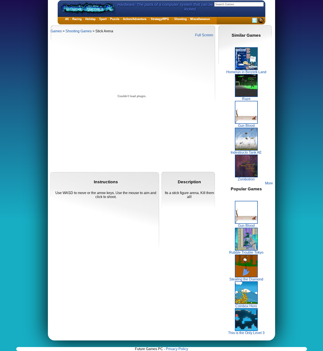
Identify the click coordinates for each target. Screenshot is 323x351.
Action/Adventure (135, 19)
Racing (77, 19)
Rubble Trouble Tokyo (246, 252)
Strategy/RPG (161, 19)
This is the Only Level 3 (246, 333)
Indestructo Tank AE (246, 152)
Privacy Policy (177, 349)
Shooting (180, 19)
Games (56, 31)
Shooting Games (78, 31)
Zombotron (246, 179)
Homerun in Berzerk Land (246, 72)
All (67, 19)
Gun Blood (246, 125)
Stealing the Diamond (246, 279)
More (269, 183)
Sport (103, 19)
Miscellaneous (200, 19)
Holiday (90, 19)
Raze (246, 99)
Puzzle (114, 19)
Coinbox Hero (246, 306)
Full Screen (204, 35)
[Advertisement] (130, 162)
